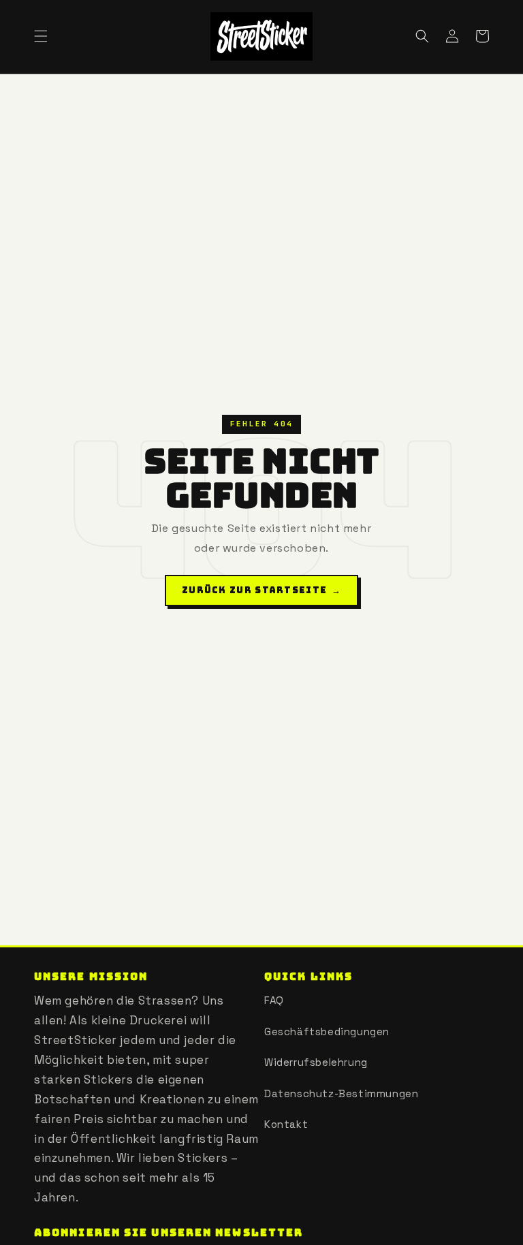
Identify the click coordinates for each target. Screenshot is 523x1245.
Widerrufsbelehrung (316, 1062)
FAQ (274, 1000)
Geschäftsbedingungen (327, 1031)
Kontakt (286, 1124)
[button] (41, 36)
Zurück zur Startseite (261, 590)
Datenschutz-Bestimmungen (341, 1093)
